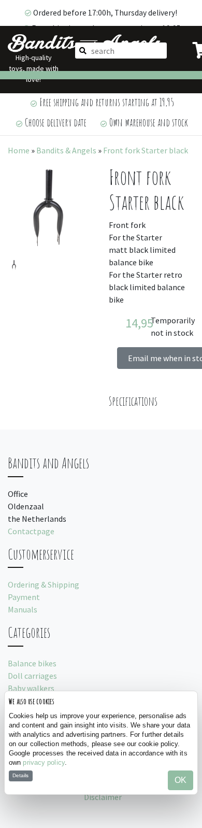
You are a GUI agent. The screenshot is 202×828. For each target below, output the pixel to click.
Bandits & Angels (66, 150)
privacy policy (43, 762)
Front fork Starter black (145, 150)
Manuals (22, 609)
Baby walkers (31, 688)
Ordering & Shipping (43, 584)
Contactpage (31, 531)
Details (20, 775)
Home (19, 150)
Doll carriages (32, 675)
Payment (24, 597)
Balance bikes (32, 663)
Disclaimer (103, 797)
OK (180, 780)
